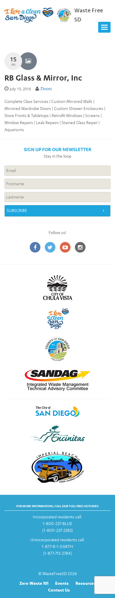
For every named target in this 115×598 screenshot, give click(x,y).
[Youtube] (65, 247)
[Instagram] (80, 247)
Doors (46, 88)
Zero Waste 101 (33, 583)
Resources (85, 583)
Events (62, 583)
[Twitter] (50, 247)
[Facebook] (35, 247)
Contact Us (59, 589)
